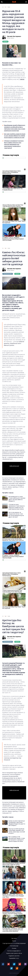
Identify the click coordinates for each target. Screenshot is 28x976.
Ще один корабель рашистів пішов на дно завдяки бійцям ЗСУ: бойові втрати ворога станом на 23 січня (14, 135)
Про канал (14, 938)
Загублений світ (8, 273)
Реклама (14, 948)
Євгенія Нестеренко (14, 36)
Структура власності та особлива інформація (14, 943)
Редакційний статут (14, 958)
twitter (22, 79)
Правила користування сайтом (14, 953)
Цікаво (5, 41)
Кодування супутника (14, 955)
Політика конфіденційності (14, 951)
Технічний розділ (14, 945)
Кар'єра (14, 941)
